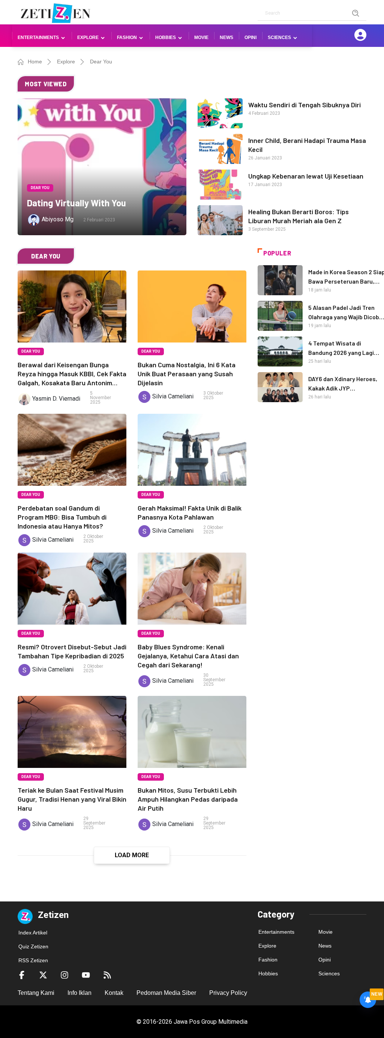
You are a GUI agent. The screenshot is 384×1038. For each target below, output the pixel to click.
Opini (250, 37)
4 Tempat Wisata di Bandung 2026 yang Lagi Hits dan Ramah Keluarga (342, 352)
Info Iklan (80, 993)
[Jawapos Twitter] (43, 974)
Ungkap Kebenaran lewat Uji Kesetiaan (305, 176)
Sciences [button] (279, 37)
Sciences (329, 973)
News (226, 37)
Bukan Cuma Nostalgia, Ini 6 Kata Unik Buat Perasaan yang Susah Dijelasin (187, 374)
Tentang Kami (36, 993)
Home (35, 62)
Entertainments (276, 932)
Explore (66, 62)
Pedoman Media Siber (166, 993)
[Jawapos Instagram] (64, 974)
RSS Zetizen (33, 960)
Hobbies (268, 973)
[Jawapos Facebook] (22, 974)
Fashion (268, 960)
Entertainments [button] (38, 37)
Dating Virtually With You (76, 202)
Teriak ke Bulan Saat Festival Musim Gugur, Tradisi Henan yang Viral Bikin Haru (72, 799)
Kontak (114, 993)
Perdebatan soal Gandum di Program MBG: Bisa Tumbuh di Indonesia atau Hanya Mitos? (62, 517)
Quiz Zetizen (33, 946)
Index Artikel (32, 933)
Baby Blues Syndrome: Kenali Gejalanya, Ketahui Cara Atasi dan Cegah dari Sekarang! (188, 656)
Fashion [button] (127, 37)
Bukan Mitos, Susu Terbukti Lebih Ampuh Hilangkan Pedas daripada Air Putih (188, 799)
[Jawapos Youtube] (86, 974)
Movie (201, 37)
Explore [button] (88, 37)
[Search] (356, 13)
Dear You (101, 62)
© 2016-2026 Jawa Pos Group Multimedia (192, 1021)
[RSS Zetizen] (107, 974)
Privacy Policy (228, 993)
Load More (132, 855)
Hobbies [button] (165, 37)
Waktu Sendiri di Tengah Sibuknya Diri (304, 105)
